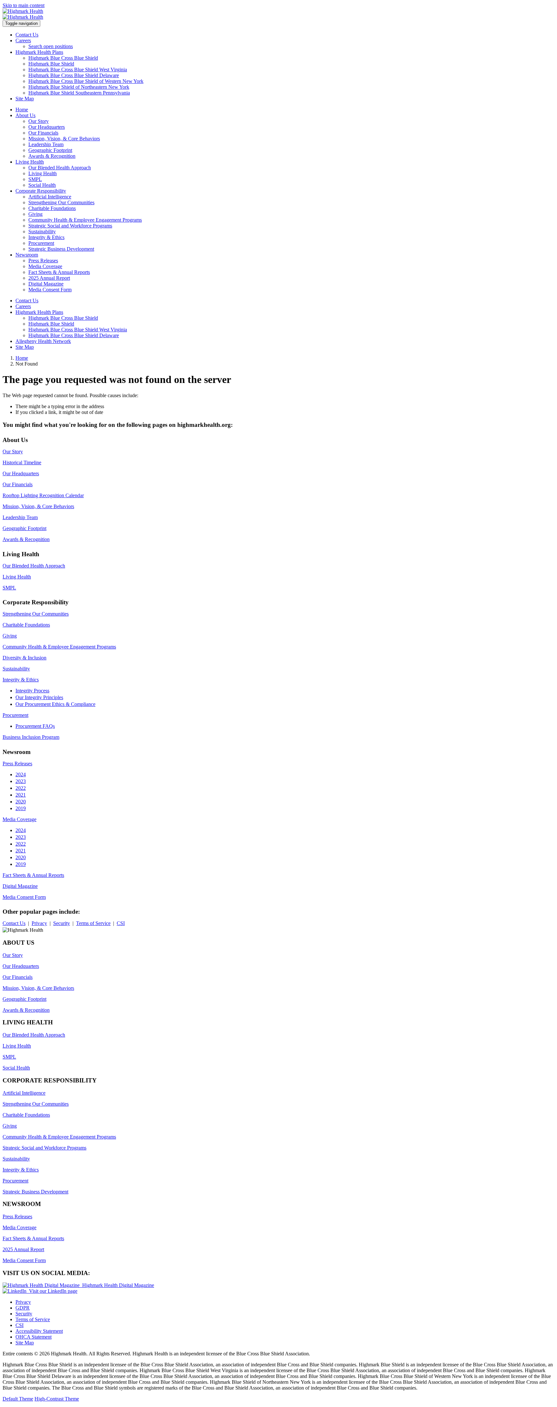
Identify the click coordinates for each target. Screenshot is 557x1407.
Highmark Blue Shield (51, 63)
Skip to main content (23, 5)
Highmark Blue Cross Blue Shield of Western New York (85, 81)
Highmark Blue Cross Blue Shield (63, 58)
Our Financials (43, 133)
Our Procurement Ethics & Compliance (55, 704)
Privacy (39, 923)
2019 (20, 808)
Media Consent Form (50, 289)
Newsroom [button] (26, 254)
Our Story (38, 121)
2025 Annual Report (49, 278)
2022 (20, 788)
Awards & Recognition (51, 156)
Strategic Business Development (61, 249)
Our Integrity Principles (39, 697)
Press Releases (43, 260)
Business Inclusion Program (31, 737)
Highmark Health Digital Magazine (117, 1285)
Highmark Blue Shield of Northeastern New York (78, 87)
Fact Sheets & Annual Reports (59, 272)
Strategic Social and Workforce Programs (70, 225)
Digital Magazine (46, 283)
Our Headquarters (46, 127)
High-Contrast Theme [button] (56, 1399)
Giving (35, 214)
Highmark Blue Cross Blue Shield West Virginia (77, 69)
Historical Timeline (22, 462)
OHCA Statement (33, 1337)
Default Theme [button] (18, 1399)
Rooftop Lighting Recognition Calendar (43, 495)
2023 (20, 781)
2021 (20, 795)
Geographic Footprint (50, 150)
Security (61, 923)
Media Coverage (45, 266)
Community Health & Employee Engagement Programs (85, 220)
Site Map (24, 98)
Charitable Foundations (52, 208)
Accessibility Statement (39, 1331)
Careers (23, 306)
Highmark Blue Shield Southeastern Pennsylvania (79, 92)
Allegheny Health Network (43, 341)
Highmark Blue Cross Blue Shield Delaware (73, 75)
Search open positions (50, 46)
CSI (121, 923)
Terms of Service (93, 923)
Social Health (42, 185)
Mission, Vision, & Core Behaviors (64, 138)
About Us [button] (25, 115)
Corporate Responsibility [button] (40, 191)
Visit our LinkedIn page (51, 1291)
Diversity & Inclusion (24, 657)
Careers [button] (23, 40)
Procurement (41, 243)
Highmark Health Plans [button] (39, 52)
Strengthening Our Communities (61, 202)
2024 (20, 774)
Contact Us (26, 34)
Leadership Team (46, 144)
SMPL (35, 179)
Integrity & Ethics (46, 237)
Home (21, 109)
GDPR (22, 1308)
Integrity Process (32, 690)
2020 (20, 801)
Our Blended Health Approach (59, 167)
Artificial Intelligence (49, 196)
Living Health (42, 173)
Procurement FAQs (35, 726)
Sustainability (42, 231)
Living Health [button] (29, 162)
